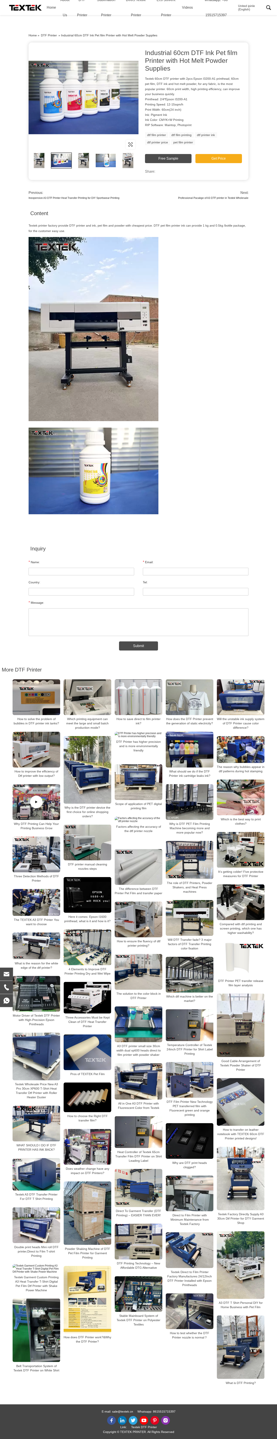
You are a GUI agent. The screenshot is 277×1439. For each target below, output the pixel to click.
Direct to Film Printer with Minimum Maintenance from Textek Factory (190, 1219)
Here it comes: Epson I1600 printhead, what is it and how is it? (87, 919)
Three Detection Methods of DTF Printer (36, 878)
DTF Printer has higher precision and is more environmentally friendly (138, 746)
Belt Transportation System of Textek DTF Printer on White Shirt (36, 1368)
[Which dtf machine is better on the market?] (189, 975)
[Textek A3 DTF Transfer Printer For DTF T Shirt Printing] (36, 1174)
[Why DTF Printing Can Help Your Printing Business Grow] (36, 802)
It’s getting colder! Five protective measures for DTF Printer (240, 874)
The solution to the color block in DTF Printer (138, 996)
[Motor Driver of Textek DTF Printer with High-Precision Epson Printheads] (36, 994)
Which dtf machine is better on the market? (189, 999)
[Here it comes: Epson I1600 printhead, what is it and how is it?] (87, 895)
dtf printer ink (206, 135)
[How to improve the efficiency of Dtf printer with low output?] (36, 749)
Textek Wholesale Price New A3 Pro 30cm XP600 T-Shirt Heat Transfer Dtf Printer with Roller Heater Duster (36, 1090)
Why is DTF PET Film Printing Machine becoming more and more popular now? (189, 828)
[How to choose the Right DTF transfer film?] (87, 1097)
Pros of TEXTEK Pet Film (87, 1074)
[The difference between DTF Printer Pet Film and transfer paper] (138, 867)
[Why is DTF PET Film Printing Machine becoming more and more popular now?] (189, 802)
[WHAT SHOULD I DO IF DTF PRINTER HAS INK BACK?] (36, 1123)
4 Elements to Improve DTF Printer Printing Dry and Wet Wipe (87, 971)
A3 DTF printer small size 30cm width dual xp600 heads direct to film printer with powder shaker (138, 1050)
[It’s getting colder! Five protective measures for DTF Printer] (240, 850)
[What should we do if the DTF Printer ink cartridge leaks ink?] (189, 749)
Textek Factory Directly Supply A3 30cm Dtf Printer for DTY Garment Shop (240, 1218)
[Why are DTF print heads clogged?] (189, 1141)
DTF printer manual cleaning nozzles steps (87, 866)
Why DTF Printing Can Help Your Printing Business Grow (36, 826)
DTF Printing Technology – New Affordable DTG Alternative (138, 1265)
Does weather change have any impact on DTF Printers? (87, 1171)
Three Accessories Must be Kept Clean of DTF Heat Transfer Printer (87, 1022)
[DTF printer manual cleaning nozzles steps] (87, 842)
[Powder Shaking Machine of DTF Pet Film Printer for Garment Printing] (87, 1213)
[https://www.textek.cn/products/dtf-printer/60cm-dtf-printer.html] (83, 97)
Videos (187, 7)
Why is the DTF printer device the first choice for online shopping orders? (87, 812)
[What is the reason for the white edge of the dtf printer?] (36, 946)
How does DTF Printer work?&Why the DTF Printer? (87, 1339)
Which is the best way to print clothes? (241, 821)
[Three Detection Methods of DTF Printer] (36, 854)
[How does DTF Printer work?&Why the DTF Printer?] (87, 1299)
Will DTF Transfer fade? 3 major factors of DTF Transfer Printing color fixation (190, 944)
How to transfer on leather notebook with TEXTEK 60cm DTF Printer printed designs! (240, 1134)
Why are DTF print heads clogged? (189, 1165)
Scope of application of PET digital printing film (138, 806)
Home (51, 7)
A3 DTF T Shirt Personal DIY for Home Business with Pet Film (241, 1305)
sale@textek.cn (122, 1411)
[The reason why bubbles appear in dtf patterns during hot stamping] (240, 749)
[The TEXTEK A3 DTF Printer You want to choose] (36, 902)
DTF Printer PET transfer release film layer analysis (240, 983)
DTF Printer (49, 35)
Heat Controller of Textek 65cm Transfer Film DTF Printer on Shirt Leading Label (138, 1156)
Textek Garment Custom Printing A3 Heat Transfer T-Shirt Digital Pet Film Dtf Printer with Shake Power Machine (36, 1283)
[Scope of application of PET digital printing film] (138, 782)
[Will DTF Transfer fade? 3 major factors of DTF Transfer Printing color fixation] (189, 918)
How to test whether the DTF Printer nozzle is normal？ (189, 1335)
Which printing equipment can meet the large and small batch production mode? (87, 723)
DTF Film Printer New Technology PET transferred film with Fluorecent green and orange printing (190, 1108)
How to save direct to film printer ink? (138, 721)
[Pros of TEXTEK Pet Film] (87, 1052)
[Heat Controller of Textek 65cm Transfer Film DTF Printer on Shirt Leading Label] (138, 1132)
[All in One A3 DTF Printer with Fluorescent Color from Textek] (138, 1081)
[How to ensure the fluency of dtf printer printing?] (138, 919)
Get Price (218, 158)
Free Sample (168, 158)
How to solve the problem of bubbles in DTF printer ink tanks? (36, 721)
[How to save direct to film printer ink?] (138, 697)
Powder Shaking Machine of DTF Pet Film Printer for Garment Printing (87, 1253)
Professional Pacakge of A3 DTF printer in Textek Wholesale (213, 198)
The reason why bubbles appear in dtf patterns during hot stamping (240, 769)
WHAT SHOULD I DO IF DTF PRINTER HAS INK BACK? (36, 1147)
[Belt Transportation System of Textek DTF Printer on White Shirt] (36, 1330)
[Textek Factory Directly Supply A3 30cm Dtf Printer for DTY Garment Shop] (240, 1178)
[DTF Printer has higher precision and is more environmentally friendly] (138, 735)
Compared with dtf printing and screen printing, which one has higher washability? (241, 928)
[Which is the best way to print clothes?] (240, 797)
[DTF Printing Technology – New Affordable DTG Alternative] (138, 1241)
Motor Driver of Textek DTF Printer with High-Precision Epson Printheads (36, 1020)
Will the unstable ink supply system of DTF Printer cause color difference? (240, 723)
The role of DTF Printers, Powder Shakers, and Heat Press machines (189, 887)
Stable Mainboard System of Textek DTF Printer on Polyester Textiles (138, 1320)
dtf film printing (181, 135)
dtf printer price (157, 142)
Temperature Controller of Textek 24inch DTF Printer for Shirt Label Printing (190, 1049)
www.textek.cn (56, 144)
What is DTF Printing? (241, 1383)
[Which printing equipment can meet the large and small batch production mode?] (87, 697)
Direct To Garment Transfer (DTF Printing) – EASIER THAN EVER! (138, 1213)
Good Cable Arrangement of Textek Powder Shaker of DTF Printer (240, 1065)
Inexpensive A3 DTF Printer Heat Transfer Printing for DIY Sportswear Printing (74, 198)
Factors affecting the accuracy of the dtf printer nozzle (138, 829)
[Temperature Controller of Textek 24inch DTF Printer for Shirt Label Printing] (189, 1025)
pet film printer (183, 142)
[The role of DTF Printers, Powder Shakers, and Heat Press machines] (189, 860)
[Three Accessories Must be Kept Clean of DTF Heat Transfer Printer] (87, 998)
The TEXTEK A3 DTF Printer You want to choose (36, 922)
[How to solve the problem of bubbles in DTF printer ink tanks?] (36, 697)
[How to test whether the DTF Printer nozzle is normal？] (189, 1311)
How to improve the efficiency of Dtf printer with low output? (36, 773)
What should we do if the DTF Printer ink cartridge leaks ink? (189, 773)
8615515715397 (164, 1411)
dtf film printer (156, 135)
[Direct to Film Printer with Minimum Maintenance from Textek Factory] (189, 1193)
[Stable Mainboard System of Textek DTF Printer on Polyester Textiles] (138, 1294)
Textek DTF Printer (144, 1427)
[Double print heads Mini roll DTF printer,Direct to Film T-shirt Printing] (36, 1225)
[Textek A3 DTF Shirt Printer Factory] (25, 7)
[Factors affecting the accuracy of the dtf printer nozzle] (138, 820)
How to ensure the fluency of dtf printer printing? (138, 943)
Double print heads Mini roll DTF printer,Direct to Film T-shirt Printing (36, 1251)
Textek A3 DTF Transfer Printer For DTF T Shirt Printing (36, 1197)
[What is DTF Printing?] (240, 1347)
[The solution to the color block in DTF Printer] (138, 972)
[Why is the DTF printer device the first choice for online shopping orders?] (87, 770)
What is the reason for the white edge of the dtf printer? (36, 965)
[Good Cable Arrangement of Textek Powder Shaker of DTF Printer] (240, 1025)
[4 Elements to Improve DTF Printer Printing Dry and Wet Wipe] (87, 947)
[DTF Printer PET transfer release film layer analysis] (240, 959)
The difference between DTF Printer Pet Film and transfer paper (138, 891)
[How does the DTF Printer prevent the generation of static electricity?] (189, 697)
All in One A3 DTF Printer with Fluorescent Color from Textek (138, 1106)
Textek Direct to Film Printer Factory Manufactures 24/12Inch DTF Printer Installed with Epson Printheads (189, 1278)
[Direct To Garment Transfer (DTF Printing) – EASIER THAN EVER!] (138, 1188)
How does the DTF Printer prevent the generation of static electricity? (189, 721)
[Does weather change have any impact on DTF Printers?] (87, 1147)
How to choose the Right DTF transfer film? (87, 1118)
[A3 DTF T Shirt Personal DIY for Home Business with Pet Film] (240, 1265)
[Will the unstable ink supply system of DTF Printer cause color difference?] (240, 697)
